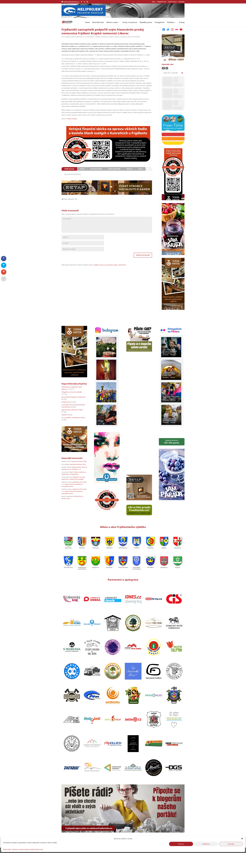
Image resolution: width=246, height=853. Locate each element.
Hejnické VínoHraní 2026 (79, 461)
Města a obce (112, 22)
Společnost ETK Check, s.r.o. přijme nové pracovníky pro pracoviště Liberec (74, 484)
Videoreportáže (114, 169)
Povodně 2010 (66, 402)
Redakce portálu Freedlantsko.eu (74, 37)
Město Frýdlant (72, 119)
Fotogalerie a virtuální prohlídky (72, 392)
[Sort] (166, 68)
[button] (242, 839)
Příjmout (181, 844)
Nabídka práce (146, 22)
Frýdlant (111, 37)
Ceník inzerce (172, 2)
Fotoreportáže (96, 169)
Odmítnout (206, 844)
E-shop (181, 22)
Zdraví (129, 37)
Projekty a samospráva (120, 37)
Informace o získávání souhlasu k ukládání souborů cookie (27, 849)
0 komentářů (136, 37)
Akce (153, 2)
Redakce (170, 22)
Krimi (82, 169)
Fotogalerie (160, 22)
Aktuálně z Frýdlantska (101, 37)
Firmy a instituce (129, 22)
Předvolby (231, 844)
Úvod (87, 22)
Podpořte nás (161, 2)
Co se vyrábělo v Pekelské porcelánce (73, 417)
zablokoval (171, 441)
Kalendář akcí (98, 22)
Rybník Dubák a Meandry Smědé (72, 410)
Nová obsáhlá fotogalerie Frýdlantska (73, 397)
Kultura (129, 169)
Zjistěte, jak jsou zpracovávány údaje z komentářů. (110, 265)
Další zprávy (69, 169)
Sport (140, 169)
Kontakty (181, 2)
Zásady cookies (7, 849)
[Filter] (163, 68)
